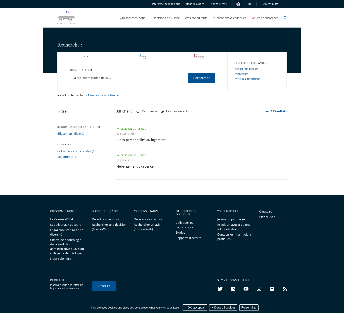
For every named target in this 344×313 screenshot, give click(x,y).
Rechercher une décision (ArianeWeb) (109, 226)
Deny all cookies (224, 307)
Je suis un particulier (231, 219)
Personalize (249, 307)
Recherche (77, 95)
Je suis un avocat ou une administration (233, 226)
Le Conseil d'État (61, 219)
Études (180, 232)
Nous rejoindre (60, 258)
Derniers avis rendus (148, 219)
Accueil (61, 95)
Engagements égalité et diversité (66, 232)
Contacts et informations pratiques (234, 236)
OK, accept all (196, 307)
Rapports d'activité (188, 238)
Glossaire (265, 211)
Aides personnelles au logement (141, 140)
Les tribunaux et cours (65, 224)
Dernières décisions (106, 219)
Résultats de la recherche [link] (103, 95)
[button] (133, 18)
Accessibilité (270, 4)
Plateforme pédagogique (165, 4)
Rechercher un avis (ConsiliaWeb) (147, 226)
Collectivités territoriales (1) (76, 151)
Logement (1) (66, 157)
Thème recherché (81, 70)
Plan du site (267, 217)
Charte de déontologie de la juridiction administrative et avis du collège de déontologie (67, 246)
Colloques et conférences (184, 225)
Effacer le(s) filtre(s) (70, 133)
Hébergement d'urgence (135, 166)
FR (249, 4)
